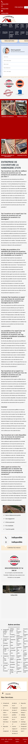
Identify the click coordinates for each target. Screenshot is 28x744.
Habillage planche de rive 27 (17, 33)
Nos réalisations (9, 40)
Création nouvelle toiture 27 (11, 25)
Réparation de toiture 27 (5, 25)
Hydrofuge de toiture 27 (23, 33)
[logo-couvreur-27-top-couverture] (9, 19)
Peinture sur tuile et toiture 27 (22, 26)
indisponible (17, 538)
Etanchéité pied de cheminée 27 (17, 26)
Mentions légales (17, 740)
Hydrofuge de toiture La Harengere (5, 668)
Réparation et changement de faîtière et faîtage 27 (11, 35)
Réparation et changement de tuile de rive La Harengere (6, 649)
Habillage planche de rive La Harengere (12, 631)
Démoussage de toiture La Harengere (12, 653)
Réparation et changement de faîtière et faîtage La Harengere (12, 642)
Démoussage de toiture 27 (5, 33)
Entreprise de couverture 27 (6, 706)
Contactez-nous (25, 740)
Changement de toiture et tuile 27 (24, 729)
